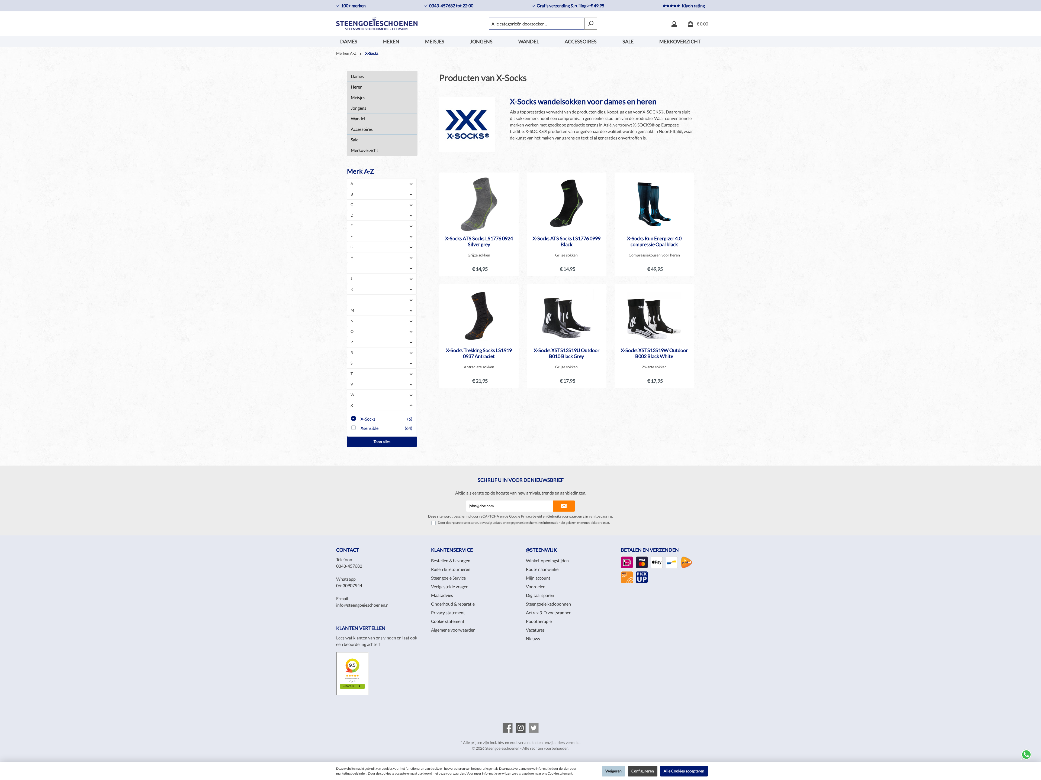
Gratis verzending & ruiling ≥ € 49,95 (570, 5)
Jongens (358, 107)
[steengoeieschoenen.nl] (508, 728)
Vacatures (535, 629)
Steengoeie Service (448, 577)
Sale (354, 139)
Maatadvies (442, 595)
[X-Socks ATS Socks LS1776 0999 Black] (566, 204)
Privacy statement (448, 612)
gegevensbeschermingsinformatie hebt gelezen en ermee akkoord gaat (559, 523)
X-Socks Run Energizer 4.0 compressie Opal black (654, 241)
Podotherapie (539, 621)
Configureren (642, 771)
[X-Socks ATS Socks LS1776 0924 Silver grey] (479, 204)
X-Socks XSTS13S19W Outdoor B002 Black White (654, 353)
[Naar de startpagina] (376, 23)
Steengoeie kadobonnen (548, 603)
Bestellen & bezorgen (450, 560)
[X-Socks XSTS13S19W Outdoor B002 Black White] (654, 316)
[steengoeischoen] (534, 728)
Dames (357, 76)
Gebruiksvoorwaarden (564, 516)
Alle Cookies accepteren (684, 771)
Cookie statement (447, 621)
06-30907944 (349, 585)
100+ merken (353, 5)
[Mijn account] (674, 23)
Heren (356, 86)
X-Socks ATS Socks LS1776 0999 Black (566, 241)
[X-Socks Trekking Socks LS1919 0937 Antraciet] (479, 316)
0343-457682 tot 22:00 (451, 5)
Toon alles (382, 441)
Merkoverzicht (364, 150)
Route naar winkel (543, 569)
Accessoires (362, 129)
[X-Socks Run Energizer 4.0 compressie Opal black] (654, 204)
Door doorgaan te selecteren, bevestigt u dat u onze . (524, 523)
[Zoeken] (590, 24)
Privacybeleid (531, 516)
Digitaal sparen (540, 595)
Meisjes (358, 97)
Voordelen (535, 586)
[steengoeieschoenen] (521, 728)
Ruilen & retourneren (450, 569)
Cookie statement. (560, 773)
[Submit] (564, 506)
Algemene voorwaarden (453, 629)
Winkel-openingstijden (547, 560)
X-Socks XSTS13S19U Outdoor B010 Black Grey (566, 353)
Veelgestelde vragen (449, 586)
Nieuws (533, 638)
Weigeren (613, 771)
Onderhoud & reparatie (453, 603)
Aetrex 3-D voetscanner (548, 612)
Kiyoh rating (693, 5)
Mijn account (538, 577)
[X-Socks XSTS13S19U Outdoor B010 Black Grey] (566, 316)
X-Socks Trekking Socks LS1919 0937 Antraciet (479, 353)
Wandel (358, 118)
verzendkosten (530, 742)
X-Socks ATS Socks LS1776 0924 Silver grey (479, 241)
